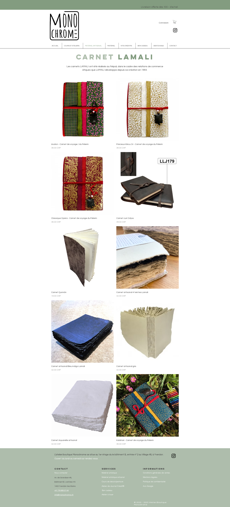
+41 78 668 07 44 (61, 490)
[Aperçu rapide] (82, 109)
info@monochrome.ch (63, 495)
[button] (175, 21)
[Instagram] (175, 30)
